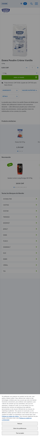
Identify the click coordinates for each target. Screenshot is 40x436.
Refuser (19, 423)
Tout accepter (20, 433)
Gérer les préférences (19, 428)
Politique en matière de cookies (10, 416)
